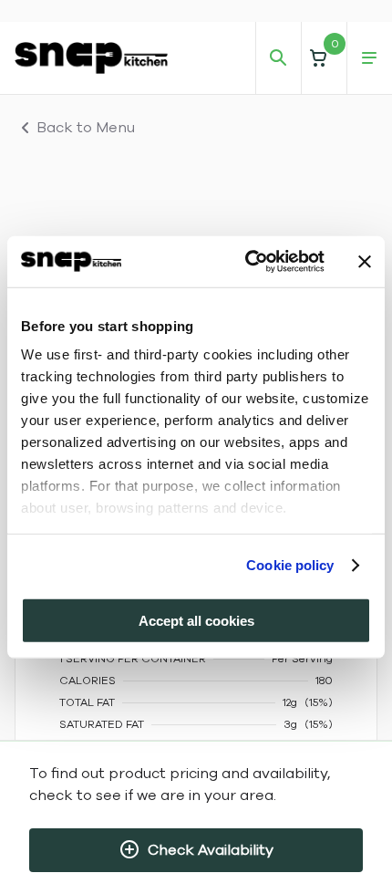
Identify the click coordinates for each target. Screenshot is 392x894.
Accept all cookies (196, 620)
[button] (323, 58)
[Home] (91, 57)
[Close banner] (364, 261)
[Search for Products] (278, 58)
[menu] (369, 58)
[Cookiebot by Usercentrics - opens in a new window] (247, 262)
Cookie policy (290, 565)
